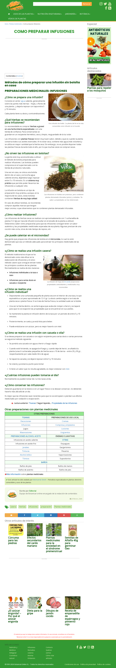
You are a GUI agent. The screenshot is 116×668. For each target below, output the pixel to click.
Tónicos (25, 458)
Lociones (65, 428)
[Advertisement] (44, 55)
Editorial (32, 491)
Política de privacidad (88, 664)
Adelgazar (13, 653)
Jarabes (26, 447)
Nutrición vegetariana (49, 14)
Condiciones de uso (72, 664)
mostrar (19, 76)
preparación (46, 506)
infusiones (33, 506)
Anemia (30, 655)
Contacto (49, 647)
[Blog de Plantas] (92, 648)
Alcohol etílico (26, 455)
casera (13, 506)
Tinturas (25, 451)
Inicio (6, 24)
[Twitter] (84, 648)
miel (67, 369)
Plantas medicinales (15, 24)
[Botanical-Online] (18, 6)
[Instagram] (88, 648)
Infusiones (25, 425)
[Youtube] (80, 648)
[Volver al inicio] (9, 14)
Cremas (65, 421)
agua (23, 101)
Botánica (84, 14)
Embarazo (31, 658)
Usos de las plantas (23, 14)
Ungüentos (65, 432)
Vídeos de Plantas (17, 18)
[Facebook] (77, 648)
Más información (13, 474)
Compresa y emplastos (65, 425)
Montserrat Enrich (39, 480)
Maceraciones (26, 432)
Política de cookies (104, 664)
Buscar (87, 4)
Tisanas (32, 403)
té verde (67, 282)
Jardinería (70, 14)
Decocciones (26, 421)
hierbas (22, 506)
